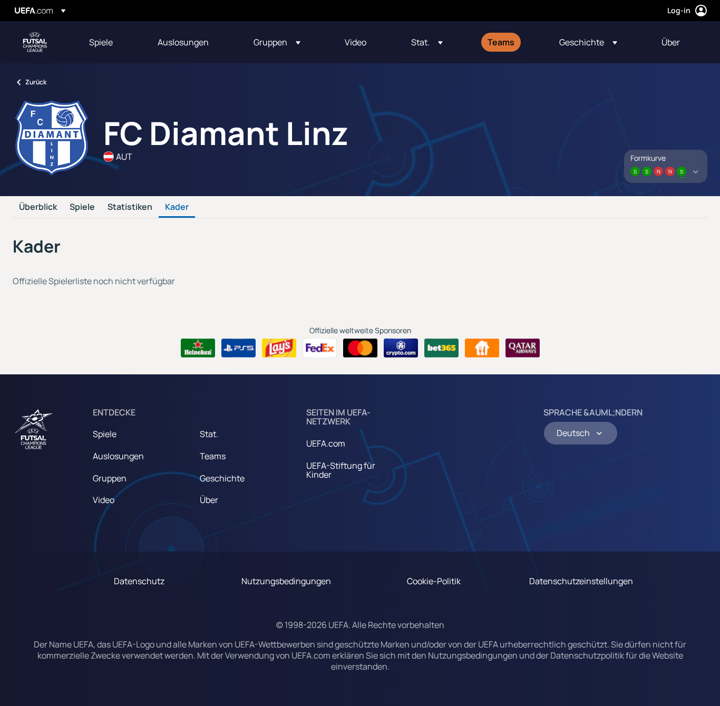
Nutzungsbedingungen (286, 581)
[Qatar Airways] (522, 348)
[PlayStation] (238, 348)
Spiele (82, 207)
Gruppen (110, 478)
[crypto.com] (401, 348)
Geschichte (222, 478)
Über (209, 500)
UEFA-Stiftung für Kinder (340, 470)
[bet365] (441, 348)
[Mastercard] (360, 348)
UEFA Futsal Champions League (35, 42)
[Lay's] (279, 348)
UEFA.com (325, 443)
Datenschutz (139, 581)
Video (103, 500)
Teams (213, 456)
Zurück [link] (35, 82)
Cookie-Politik (434, 581)
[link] (101, 42)
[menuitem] (110, 42)
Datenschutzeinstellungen (581, 581)
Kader (177, 207)
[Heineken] (198, 348)
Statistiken (130, 207)
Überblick (38, 207)
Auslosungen (118, 456)
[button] (277, 42)
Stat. (209, 434)
